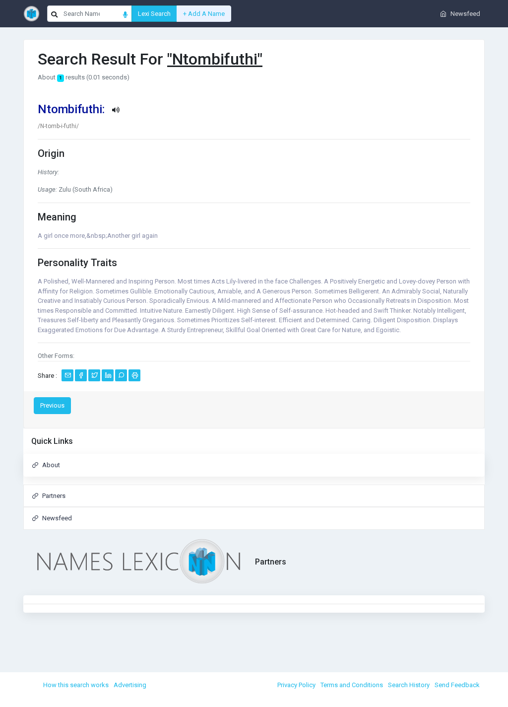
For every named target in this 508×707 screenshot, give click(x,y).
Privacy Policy (296, 685)
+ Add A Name (204, 13)
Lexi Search (154, 13)
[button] (254, 109)
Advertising (130, 685)
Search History (409, 685)
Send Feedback (457, 685)
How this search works (76, 685)
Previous (52, 405)
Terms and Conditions (351, 685)
